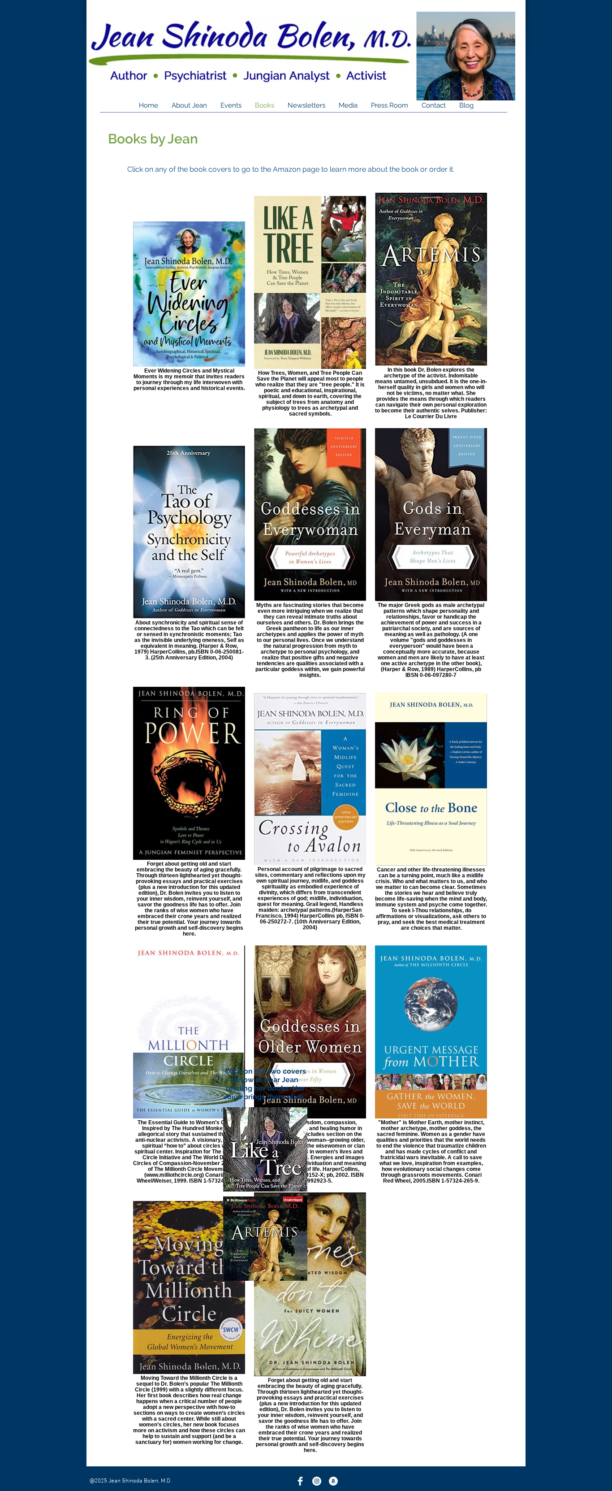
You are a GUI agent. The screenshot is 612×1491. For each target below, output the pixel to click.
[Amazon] (333, 1481)
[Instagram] (316, 1481)
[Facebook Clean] (300, 1481)
